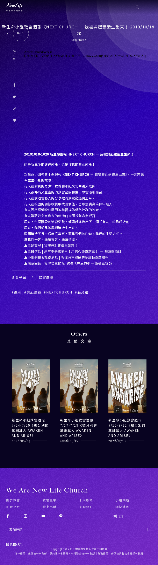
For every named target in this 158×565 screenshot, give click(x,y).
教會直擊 (50, 500)
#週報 (17, 292)
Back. (21, 33)
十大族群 (86, 500)
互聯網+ (85, 507)
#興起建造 (32, 292)
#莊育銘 (81, 292)
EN (121, 516)
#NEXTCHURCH (58, 292)
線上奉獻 (50, 507)
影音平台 (19, 277)
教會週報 (46, 277)
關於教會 (13, 500)
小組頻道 (122, 500)
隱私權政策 (14, 544)
